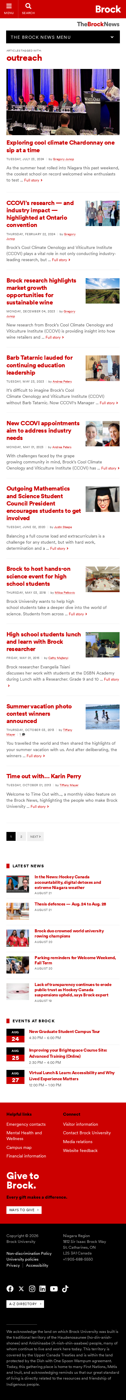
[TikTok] (65, 1289)
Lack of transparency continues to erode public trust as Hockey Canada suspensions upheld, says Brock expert (73, 990)
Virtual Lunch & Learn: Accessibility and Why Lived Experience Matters (72, 1075)
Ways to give (22, 1210)
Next (34, 836)
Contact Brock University (87, 1132)
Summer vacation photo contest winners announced (39, 714)
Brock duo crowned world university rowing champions (69, 933)
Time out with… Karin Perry (43, 776)
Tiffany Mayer (69, 785)
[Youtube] (54, 1289)
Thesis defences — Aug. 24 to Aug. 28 (70, 904)
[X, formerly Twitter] (21, 1289)
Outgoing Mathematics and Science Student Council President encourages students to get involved (43, 503)
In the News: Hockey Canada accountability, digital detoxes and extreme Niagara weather (68, 882)
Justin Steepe (63, 527)
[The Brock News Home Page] (98, 19)
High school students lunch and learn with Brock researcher (43, 642)
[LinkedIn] (42, 1289)
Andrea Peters (62, 381)
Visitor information (80, 1124)
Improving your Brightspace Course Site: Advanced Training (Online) (68, 1053)
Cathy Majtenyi (58, 658)
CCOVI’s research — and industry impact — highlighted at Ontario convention (40, 214)
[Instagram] (32, 1289)
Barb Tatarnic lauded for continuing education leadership (39, 365)
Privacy (13, 1265)
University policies (22, 1259)
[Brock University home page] (108, 9)
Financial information (26, 1156)
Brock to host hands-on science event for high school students (38, 576)
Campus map (18, 1147)
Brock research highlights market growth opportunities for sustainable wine (41, 291)
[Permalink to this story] (63, 133)
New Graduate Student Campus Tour (64, 1031)
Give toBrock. (22, 1180)
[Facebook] (9, 1289)
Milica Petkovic (65, 592)
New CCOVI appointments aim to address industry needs (43, 430)
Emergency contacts (26, 1124)
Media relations (77, 1141)
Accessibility (37, 1265)
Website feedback (80, 1150)
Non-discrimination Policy (29, 1253)
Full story (31, 180)
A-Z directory (23, 1304)
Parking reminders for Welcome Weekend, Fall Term (75, 960)
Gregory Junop (63, 159)
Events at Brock (34, 1021)
